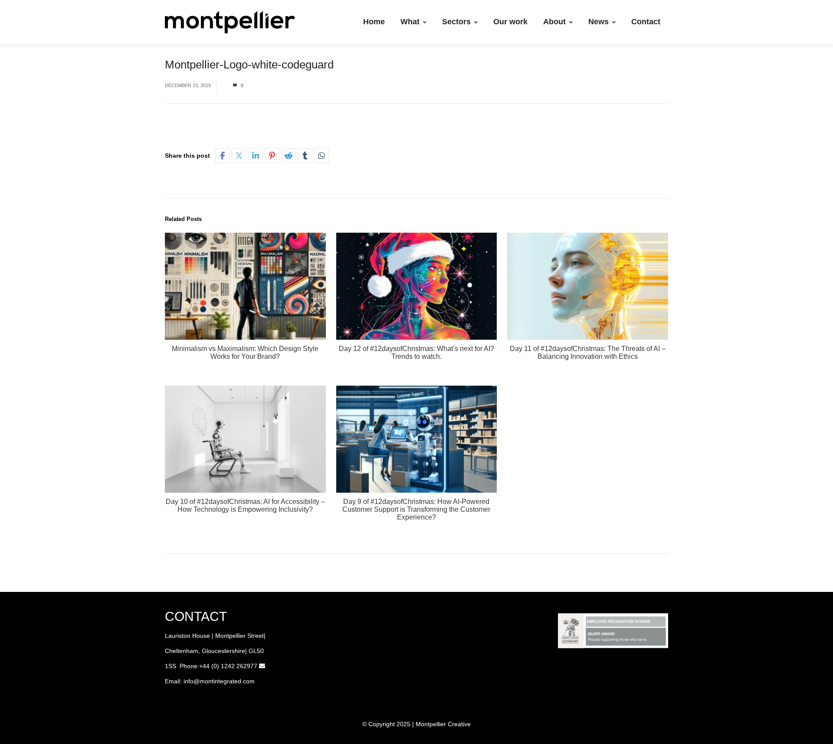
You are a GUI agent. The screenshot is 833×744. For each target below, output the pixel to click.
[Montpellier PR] (230, 22)
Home (374, 21)
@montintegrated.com (224, 681)
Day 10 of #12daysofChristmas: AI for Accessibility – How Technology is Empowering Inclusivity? (245, 505)
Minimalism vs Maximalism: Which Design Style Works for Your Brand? (245, 352)
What (410, 21)
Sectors (456, 21)
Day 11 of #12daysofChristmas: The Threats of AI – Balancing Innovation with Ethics (588, 352)
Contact (645, 21)
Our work (510, 21)
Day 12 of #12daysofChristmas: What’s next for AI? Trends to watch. (416, 352)
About (554, 21)
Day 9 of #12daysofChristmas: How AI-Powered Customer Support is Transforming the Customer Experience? (416, 509)
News (598, 21)
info (188, 681)
